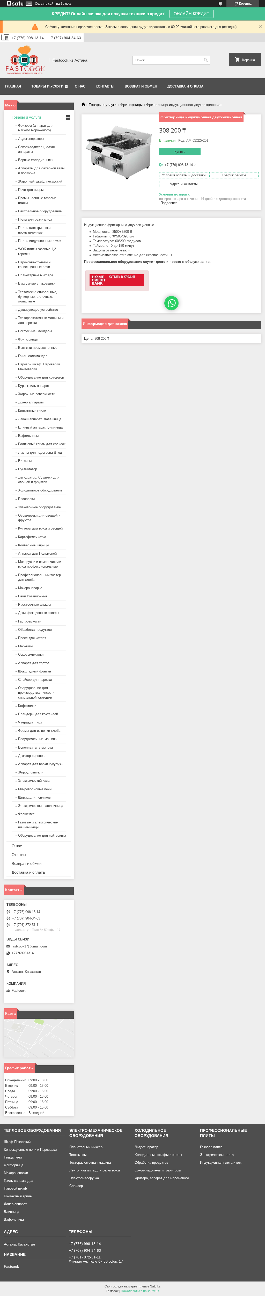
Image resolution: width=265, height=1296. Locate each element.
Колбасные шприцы (33, 545)
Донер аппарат (15, 1204)
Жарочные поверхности (36, 394)
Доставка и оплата (185, 86)
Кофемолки (27, 706)
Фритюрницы (131, 105)
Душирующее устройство (38, 310)
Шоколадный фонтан (34, 671)
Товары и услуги (47, 86)
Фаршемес (26, 814)
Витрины (25, 461)
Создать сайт (45, 3)
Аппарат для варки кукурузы (40, 764)
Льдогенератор (146, 1147)
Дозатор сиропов (31, 756)
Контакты (105, 86)
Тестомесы (77, 1155)
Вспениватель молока (35, 747)
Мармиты (25, 646)
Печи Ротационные (32, 596)
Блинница (11, 1212)
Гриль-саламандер (32, 356)
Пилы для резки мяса (35, 219)
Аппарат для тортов (33, 663)
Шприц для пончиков (34, 797)
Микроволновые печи (34, 789)
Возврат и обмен (141, 86)
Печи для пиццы (30, 190)
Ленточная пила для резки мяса (94, 1170)
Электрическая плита (217, 1155)
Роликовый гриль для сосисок (41, 444)
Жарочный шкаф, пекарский (40, 181)
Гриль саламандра (18, 1181)
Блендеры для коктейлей (38, 714)
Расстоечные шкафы (34, 604)
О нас (80, 86)
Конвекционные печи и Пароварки (30, 1150)
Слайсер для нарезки (35, 680)
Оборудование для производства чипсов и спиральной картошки (36, 692)
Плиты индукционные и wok (39, 241)
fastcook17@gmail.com (29, 946)
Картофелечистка (32, 537)
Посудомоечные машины (37, 739)
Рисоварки (26, 499)
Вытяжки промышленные (37, 348)
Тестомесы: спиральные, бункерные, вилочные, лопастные (37, 296)
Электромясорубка (84, 1178)
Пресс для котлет (32, 638)
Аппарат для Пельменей (37, 553)
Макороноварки (16, 1173)
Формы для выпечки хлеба (39, 731)
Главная (13, 86)
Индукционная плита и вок (220, 1162)
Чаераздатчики (30, 722)
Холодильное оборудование (40, 490)
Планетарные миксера (35, 275)
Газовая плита (211, 1147)
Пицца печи (13, 1157)
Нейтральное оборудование (40, 211)
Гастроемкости (29, 621)
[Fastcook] (25, 60)
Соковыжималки (30, 654)
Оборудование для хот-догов (41, 377)
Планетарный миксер (85, 1147)
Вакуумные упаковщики (36, 283)
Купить (179, 152)
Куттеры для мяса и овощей (40, 528)
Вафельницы (28, 436)
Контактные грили (32, 411)
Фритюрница (13, 1165)
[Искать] (205, 60)
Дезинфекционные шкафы (38, 613)
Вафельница (14, 1219)
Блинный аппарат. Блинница (40, 427)
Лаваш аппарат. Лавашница (39, 419)
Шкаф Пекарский (17, 1142)
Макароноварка (30, 588)
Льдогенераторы (31, 139)
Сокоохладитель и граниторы (158, 1170)
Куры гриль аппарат (33, 386)
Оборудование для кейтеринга (42, 835)
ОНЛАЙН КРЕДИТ (191, 14)
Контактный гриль (18, 1196)
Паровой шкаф (15, 1188)
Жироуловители (30, 772)
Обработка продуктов (35, 630)
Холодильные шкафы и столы (158, 1155)
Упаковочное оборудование (39, 507)
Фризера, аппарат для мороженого (162, 1178)
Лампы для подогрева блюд (40, 452)
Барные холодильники (35, 160)
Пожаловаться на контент (140, 1291)
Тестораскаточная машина (90, 1162)
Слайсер (76, 1186)
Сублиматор (27, 469)
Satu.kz (155, 1286)
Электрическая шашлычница (40, 806)
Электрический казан (34, 781)
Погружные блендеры (35, 331)
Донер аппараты (30, 402)
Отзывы (19, 854)
